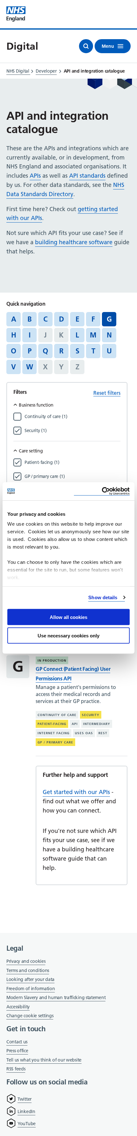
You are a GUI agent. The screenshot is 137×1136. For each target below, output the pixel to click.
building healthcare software (73, 242)
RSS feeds (15, 1069)
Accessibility (18, 1007)
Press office (17, 1051)
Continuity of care (57, 715)
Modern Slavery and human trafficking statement (55, 998)
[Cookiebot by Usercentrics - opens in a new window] (102, 491)
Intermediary (96, 724)
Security (90, 715)
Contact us (16, 1042)
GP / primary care (55, 742)
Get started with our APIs (76, 792)
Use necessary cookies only (68, 635)
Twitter (25, 1099)
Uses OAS (84, 733)
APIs (35, 175)
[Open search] (86, 46)
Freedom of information (30, 988)
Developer (46, 71)
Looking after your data (30, 979)
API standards (87, 175)
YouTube (27, 1123)
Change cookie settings (29, 1016)
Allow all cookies (68, 617)
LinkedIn (26, 1111)
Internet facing (53, 733)
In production (52, 660)
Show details (102, 597)
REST (102, 733)
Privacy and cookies (25, 961)
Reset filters (106, 393)
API (75, 724)
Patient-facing (52, 724)
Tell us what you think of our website (44, 1060)
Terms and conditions (27, 970)
